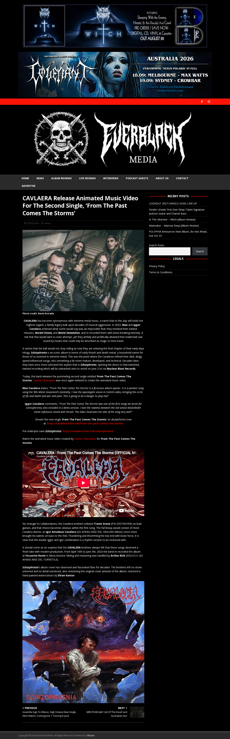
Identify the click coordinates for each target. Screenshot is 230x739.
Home (25, 178)
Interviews (110, 178)
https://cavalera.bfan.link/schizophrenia (88, 431)
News (40, 178)
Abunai (90, 735)
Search (200, 251)
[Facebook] (202, 102)
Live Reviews (87, 178)
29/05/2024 (33, 223)
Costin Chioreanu (44, 380)
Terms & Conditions (160, 272)
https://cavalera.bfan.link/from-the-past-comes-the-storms (85, 423)
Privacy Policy (157, 266)
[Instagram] (209, 102)
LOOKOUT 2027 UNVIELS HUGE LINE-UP (173, 203)
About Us (162, 178)
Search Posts (156, 245)
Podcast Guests (137, 178)
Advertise (28, 185)
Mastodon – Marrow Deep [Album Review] (174, 225)
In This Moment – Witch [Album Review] (172, 219)
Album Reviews (61, 178)
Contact (182, 178)
